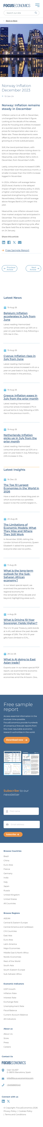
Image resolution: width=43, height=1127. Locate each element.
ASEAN (7, 918)
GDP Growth (10, 989)
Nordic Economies (12, 957)
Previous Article (11, 268)
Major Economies (12, 948)
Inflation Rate (10, 993)
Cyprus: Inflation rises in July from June (20, 357)
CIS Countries (10, 931)
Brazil (6, 856)
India (6, 878)
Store (6, 1038)
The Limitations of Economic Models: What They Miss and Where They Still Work (20, 529)
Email (7, 818)
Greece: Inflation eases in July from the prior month (21, 397)
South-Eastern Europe (14, 970)
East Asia (8, 935)
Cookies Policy (25, 1111)
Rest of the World (12, 961)
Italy (6, 882)
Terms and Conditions (15, 1114)
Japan (6, 886)
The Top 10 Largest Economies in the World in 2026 (21, 488)
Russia (7, 890)
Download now (14, 740)
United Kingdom (12, 895)
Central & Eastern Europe (16, 922)
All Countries (10, 903)
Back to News (11, 21)
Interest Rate (10, 998)
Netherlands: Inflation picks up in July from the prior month (20, 438)
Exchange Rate (11, 1002)
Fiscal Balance (10, 1010)
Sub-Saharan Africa (13, 974)
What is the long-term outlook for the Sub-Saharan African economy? (18, 575)
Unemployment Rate (14, 1006)
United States (10, 899)
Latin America (10, 944)
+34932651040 (14, 1085)
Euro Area (8, 865)
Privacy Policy (10, 1111)
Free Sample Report (17, 250)
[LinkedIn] (3, 1101)
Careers (7, 1047)
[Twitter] (8, 1101)
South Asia (9, 965)
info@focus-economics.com (20, 1078)
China (6, 860)
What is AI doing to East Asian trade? (20, 661)
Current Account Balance (16, 1015)
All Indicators (10, 1019)
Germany (8, 873)
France (7, 869)
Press (6, 1042)
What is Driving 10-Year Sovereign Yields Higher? (20, 621)
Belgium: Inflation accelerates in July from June (19, 316)
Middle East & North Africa (16, 953)
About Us (8, 1034)
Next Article (33, 268)
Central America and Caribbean (18, 927)
